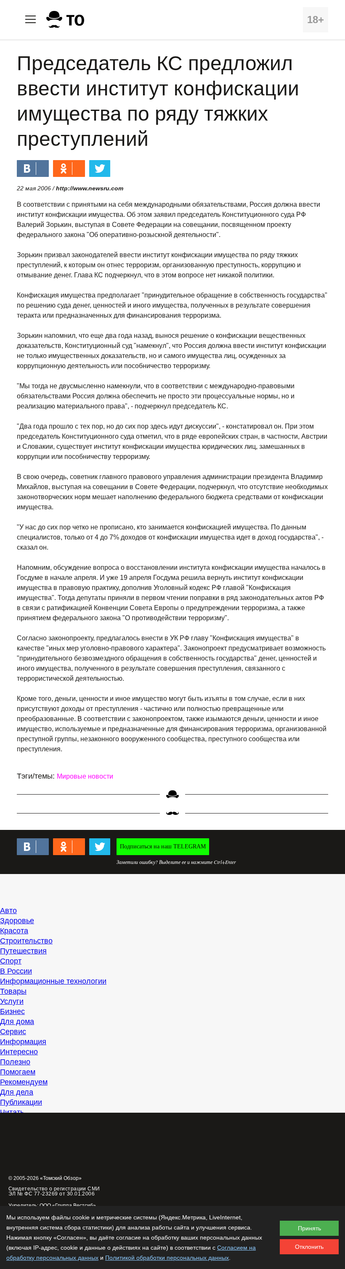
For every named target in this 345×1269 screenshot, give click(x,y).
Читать (12, 1112)
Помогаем (17, 1072)
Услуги (12, 1001)
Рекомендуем (24, 1082)
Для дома (17, 1021)
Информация (23, 1041)
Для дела (16, 1092)
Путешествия (23, 951)
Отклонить (309, 1246)
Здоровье (17, 920)
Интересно (19, 1052)
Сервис (13, 1031)
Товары (13, 991)
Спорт (10, 961)
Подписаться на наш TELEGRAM (163, 846)
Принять (309, 1228)
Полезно (15, 1062)
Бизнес (12, 1011)
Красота (14, 931)
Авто (8, 910)
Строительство (26, 941)
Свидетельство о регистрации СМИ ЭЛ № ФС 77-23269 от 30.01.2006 (54, 1191)
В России (16, 971)
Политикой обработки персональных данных (167, 1257)
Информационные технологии (53, 981)
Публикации (21, 1102)
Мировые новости (85, 776)
